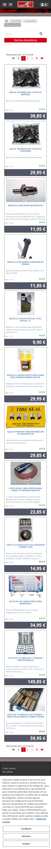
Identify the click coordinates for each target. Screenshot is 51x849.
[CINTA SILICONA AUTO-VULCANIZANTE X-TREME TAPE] (25, 530)
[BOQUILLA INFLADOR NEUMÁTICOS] (25, 190)
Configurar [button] (26, 828)
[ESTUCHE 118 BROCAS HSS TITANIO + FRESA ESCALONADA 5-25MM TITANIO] (25, 700)
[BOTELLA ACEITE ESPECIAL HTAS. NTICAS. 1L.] (25, 304)
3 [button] (32, 58)
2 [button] (27, 58)
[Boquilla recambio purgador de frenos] (25, 247)
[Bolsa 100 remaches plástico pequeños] (25, 134)
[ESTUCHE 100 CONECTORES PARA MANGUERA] (25, 586)
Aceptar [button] (26, 843)
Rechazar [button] (26, 836)
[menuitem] (25, 768)
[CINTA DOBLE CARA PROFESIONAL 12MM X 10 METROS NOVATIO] (25, 473)
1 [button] (23, 58)
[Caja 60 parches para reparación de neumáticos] (25, 417)
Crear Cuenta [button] (9, 768)
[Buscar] (40, 33)
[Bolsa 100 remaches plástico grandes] (25, 77)
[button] (25, 4)
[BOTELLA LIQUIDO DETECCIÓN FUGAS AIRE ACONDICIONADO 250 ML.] (25, 360)
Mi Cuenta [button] (8, 771)
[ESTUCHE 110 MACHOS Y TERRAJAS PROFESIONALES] (25, 643)
